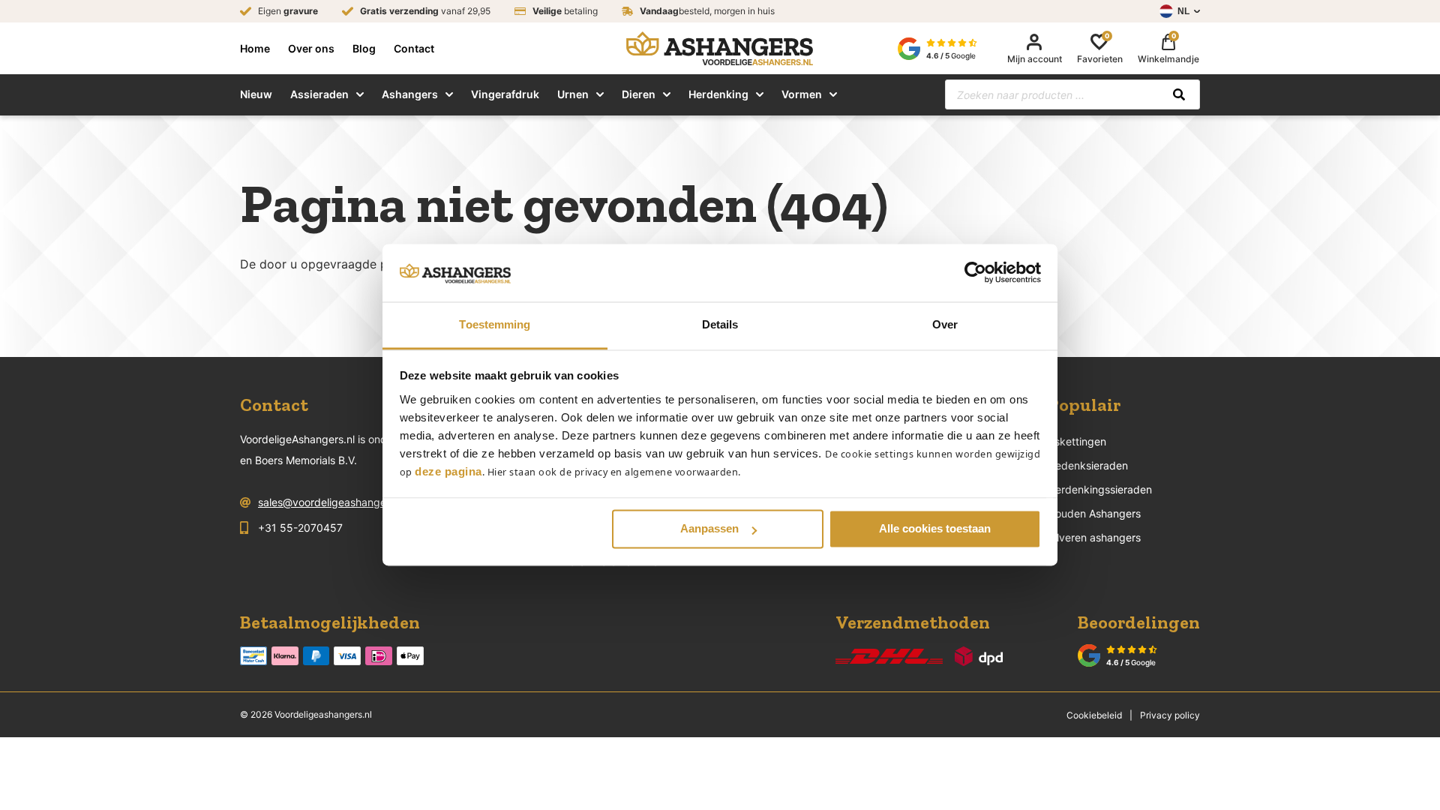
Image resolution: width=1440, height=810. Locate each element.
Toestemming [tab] (494, 324)
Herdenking (718, 94)
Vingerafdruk (505, 94)
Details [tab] (720, 324)
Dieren (639, 94)
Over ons (311, 49)
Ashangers (410, 94)
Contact (414, 49)
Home (255, 49)
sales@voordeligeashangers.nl (332, 502)
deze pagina (448, 471)
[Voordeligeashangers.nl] (719, 48)
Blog (364, 49)
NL (1184, 11)
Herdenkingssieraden (1100, 489)
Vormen (802, 94)
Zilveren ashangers (1094, 537)
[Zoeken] (1179, 95)
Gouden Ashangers (1094, 513)
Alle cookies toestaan (935, 529)
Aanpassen (709, 529)
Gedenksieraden (1088, 465)
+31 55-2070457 (300, 527)
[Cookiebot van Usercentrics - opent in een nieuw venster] (975, 273)
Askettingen (1077, 441)
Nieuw (256, 94)
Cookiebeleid (1094, 715)
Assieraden (319, 94)
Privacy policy (1170, 715)
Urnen (573, 94)
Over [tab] (945, 324)
